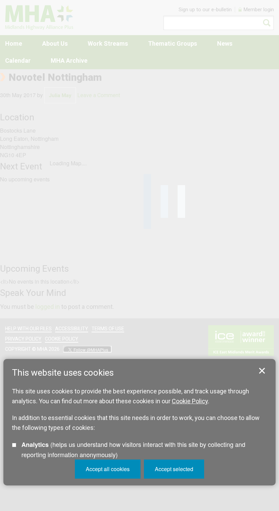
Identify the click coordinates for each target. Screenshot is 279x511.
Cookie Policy (190, 401)
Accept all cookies (108, 469)
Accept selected (174, 469)
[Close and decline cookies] (262, 371)
